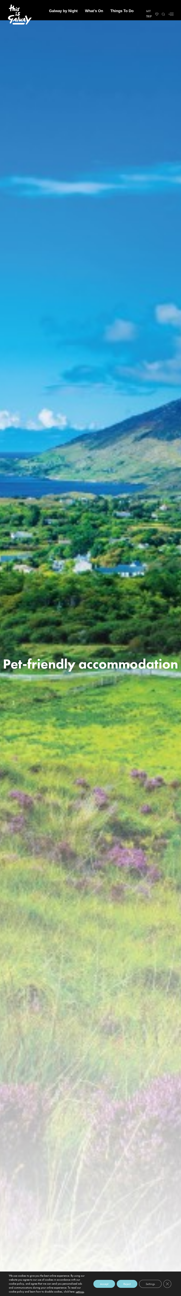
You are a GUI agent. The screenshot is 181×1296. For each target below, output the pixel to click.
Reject (127, 1284)
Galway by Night (63, 11)
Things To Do (122, 11)
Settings (150, 1284)
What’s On (94, 11)
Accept (104, 1284)
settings (80, 1292)
